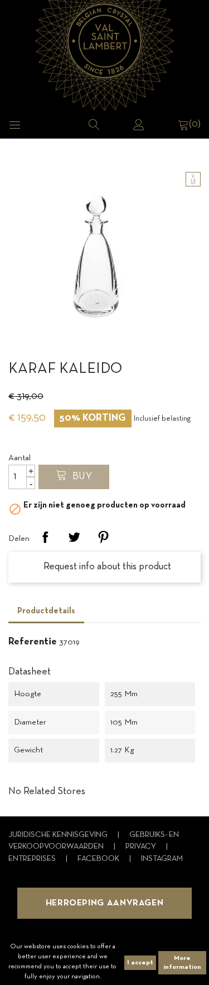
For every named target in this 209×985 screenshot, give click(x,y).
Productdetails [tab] (46, 611)
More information (182, 963)
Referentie (32, 642)
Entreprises (32, 859)
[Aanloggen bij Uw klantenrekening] (138, 124)
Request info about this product (106, 567)
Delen (45, 537)
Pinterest (103, 537)
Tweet (74, 537)
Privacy (141, 846)
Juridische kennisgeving (58, 835)
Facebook (99, 859)
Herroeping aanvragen (105, 903)
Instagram (162, 859)
